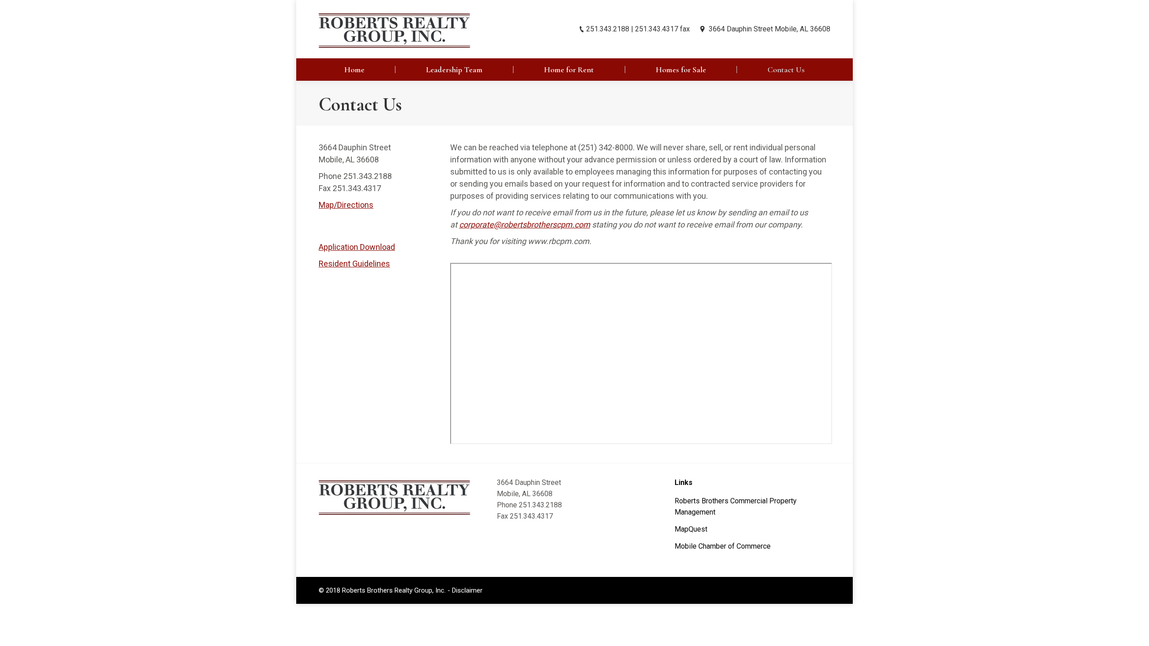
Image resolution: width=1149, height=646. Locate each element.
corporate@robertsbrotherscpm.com (524, 224)
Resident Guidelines (354, 263)
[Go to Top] (1135, 632)
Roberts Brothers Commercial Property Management (736, 506)
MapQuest (691, 529)
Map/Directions (346, 205)
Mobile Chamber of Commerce (723, 546)
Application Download (357, 247)
